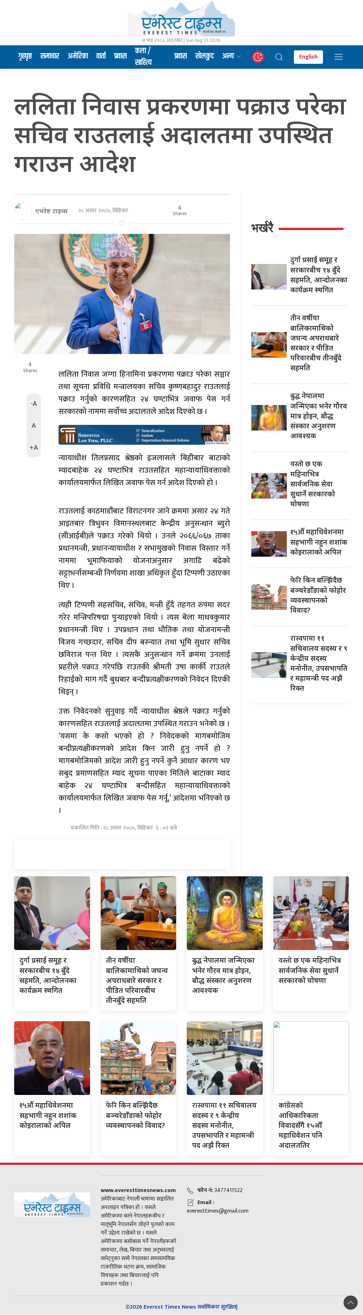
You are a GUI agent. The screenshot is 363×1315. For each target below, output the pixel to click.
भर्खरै (262, 228)
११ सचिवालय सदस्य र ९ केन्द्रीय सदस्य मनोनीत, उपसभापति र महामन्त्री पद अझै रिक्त (224, 1125)
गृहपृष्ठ (25, 56)
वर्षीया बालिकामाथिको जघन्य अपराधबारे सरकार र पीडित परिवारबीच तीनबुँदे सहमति (137, 980)
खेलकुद (204, 56)
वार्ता (101, 56)
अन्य (228, 56)
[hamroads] (144, 434)
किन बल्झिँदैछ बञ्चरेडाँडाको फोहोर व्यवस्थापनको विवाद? (135, 1115)
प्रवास (120, 56)
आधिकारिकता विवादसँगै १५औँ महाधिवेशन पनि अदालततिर (300, 1125)
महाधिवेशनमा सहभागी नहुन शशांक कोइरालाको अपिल (318, 542)
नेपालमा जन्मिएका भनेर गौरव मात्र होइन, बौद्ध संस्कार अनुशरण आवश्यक (318, 415)
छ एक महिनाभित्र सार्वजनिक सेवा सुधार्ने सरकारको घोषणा (312, 483)
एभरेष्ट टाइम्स (51, 211)
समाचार (49, 56)
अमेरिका (78, 56)
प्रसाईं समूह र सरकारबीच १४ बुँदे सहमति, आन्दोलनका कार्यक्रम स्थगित (48, 975)
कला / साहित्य (143, 57)
